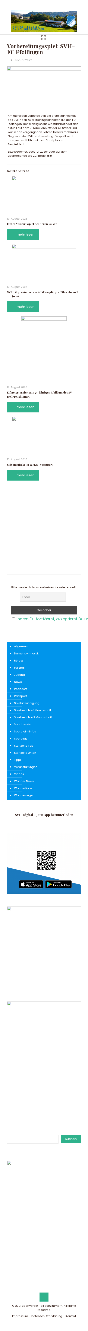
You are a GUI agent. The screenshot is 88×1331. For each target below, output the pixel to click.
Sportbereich (23, 724)
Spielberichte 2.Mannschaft (33, 717)
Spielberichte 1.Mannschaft (32, 710)
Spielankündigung (26, 703)
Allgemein (21, 646)
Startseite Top (23, 746)
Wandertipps (23, 788)
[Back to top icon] (44, 1297)
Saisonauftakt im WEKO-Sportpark (30, 464)
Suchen (71, 1138)
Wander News (24, 781)
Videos (19, 774)
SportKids (20, 739)
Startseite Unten (25, 753)
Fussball (19, 668)
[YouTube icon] (44, 4)
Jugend (19, 675)
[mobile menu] (82, 16)
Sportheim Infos (25, 731)
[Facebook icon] (38, 4)
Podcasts (20, 689)
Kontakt (71, 1316)
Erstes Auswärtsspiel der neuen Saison (32, 224)
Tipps (18, 760)
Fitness (18, 661)
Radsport (20, 696)
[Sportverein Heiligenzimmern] (44, 21)
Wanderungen (24, 795)
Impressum (20, 1316)
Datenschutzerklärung (46, 1316)
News (18, 682)
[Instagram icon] (49, 4)
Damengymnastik (26, 653)
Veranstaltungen (25, 767)
